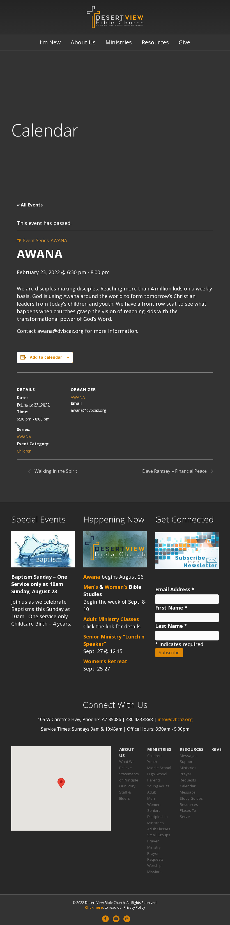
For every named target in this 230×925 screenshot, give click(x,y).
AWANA (24, 436)
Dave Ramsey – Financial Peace (175, 471)
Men (151, 798)
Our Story (127, 785)
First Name (171, 607)
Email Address (174, 589)
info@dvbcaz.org (175, 719)
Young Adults (158, 785)
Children (24, 451)
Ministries (118, 42)
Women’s (116, 586)
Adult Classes (158, 828)
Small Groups (158, 834)
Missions (154, 871)
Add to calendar (46, 357)
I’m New (50, 42)
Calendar (188, 785)
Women (153, 804)
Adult (151, 792)
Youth (152, 761)
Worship (154, 865)
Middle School (159, 767)
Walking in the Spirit (55, 471)
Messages (188, 755)
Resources (155, 42)
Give (184, 42)
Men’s (90, 586)
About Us (83, 42)
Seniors (153, 810)
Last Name (171, 625)
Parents (154, 780)
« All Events (30, 205)
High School (157, 773)
